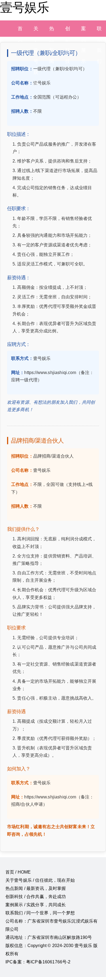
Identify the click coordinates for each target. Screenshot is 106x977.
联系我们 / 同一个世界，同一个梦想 (40, 913)
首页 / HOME (18, 872)
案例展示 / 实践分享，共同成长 (35, 904)
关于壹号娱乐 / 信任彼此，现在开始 (40, 880)
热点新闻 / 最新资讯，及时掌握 (35, 888)
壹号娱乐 (24, 7)
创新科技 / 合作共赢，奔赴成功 (35, 896)
